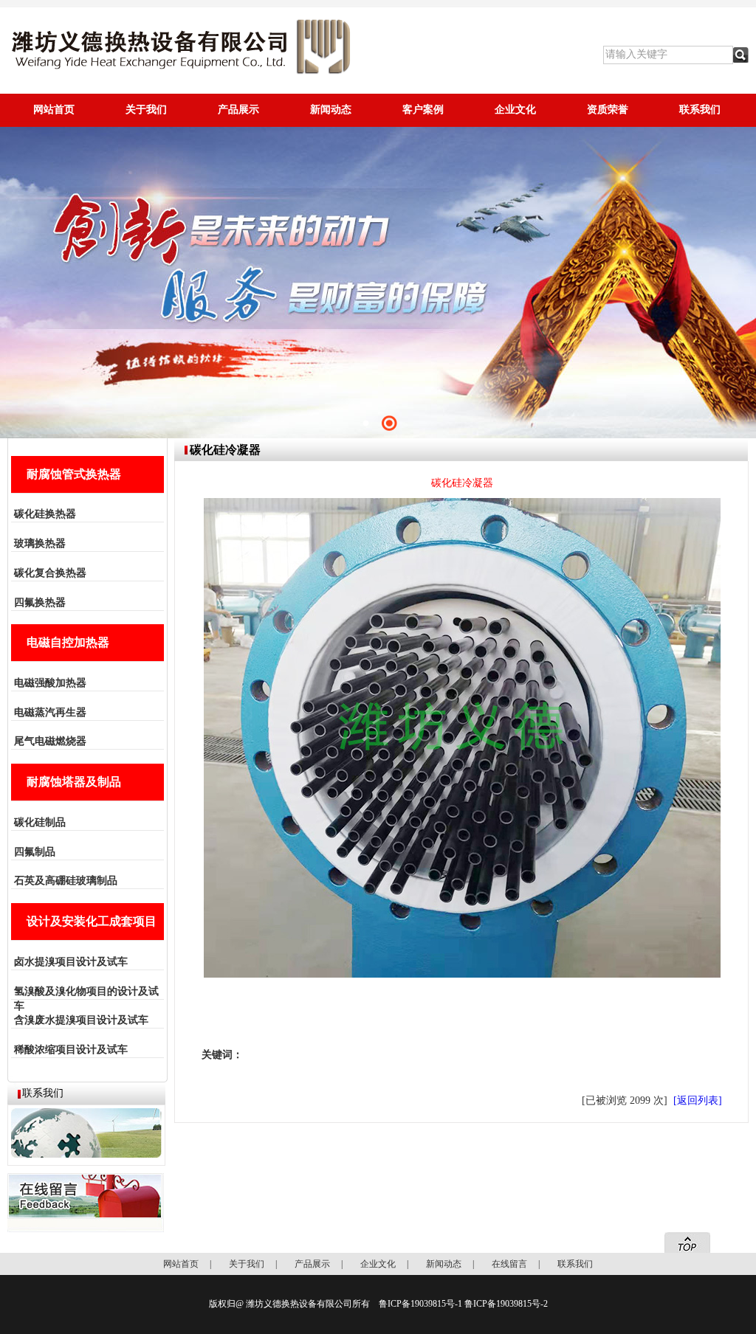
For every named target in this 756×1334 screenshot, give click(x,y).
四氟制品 (34, 851)
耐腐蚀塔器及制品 (74, 781)
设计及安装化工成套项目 (92, 921)
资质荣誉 (607, 109)
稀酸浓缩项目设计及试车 (71, 1049)
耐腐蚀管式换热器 (74, 474)
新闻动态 (330, 109)
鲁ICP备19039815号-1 (420, 1304)
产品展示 (238, 109)
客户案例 (423, 109)
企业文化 (515, 109)
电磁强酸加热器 (50, 682)
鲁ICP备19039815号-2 (506, 1304)
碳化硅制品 (40, 822)
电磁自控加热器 (68, 642)
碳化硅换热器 (45, 513)
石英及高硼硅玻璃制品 (65, 880)
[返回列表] (697, 1100)
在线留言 (509, 1264)
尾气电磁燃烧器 (50, 741)
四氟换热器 (40, 602)
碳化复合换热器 (50, 572)
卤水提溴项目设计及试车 (71, 961)
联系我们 (700, 109)
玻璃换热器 (40, 543)
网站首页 (54, 109)
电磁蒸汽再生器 (50, 712)
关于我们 (146, 109)
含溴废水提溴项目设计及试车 (81, 1020)
